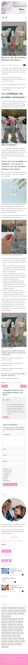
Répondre (5, 417)
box (15, 613)
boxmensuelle (6, 616)
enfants (10, 627)
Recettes (6, 661)
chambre (11, 622)
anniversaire (12, 608)
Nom (4, 449)
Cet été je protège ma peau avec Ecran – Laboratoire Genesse (24, 386)
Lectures (13, 662)
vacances (5, 647)
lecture (4, 638)
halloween (16, 633)
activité (4, 608)
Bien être (4, 62)
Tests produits (18, 62)
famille (21, 627)
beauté (16, 610)
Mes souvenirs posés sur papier (9, 579)
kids (18, 636)
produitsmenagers (18, 382)
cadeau (21, 619)
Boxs (18, 662)
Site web (5, 461)
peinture (21, 638)
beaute (4, 610)
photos (11, 641)
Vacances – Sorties (16, 661)
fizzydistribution (7, 630)
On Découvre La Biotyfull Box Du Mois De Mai (16, 587)
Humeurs (24, 659)
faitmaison (9, 382)
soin (22, 641)
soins (3, 644)
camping (4, 622)
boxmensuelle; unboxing (9, 619)
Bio (8, 62)
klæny (2, 148)
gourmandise (18, 630)
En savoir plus (14, 537)
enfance (19, 624)
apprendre (21, 608)
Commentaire (7, 434)
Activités (12, 659)
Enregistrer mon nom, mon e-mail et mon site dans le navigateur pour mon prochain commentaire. (7, 475)
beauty (10, 610)
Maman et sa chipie (14, 65)
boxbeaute (21, 613)
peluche (4, 641)
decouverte (11, 624)
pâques (17, 641)
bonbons (8, 613)
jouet (13, 636)
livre (10, 638)
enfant (4, 627)
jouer (8, 636)
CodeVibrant (19, 657)
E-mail (5, 455)
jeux (3, 636)
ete (16, 627)
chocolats (19, 622)
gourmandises (6, 633)
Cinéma (23, 661)
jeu (22, 633)
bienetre (22, 610)
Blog (12, 62)
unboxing (18, 644)
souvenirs (10, 644)
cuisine (4, 624)
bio (3, 613)
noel (15, 638)
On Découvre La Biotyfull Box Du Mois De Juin (5, 386)
